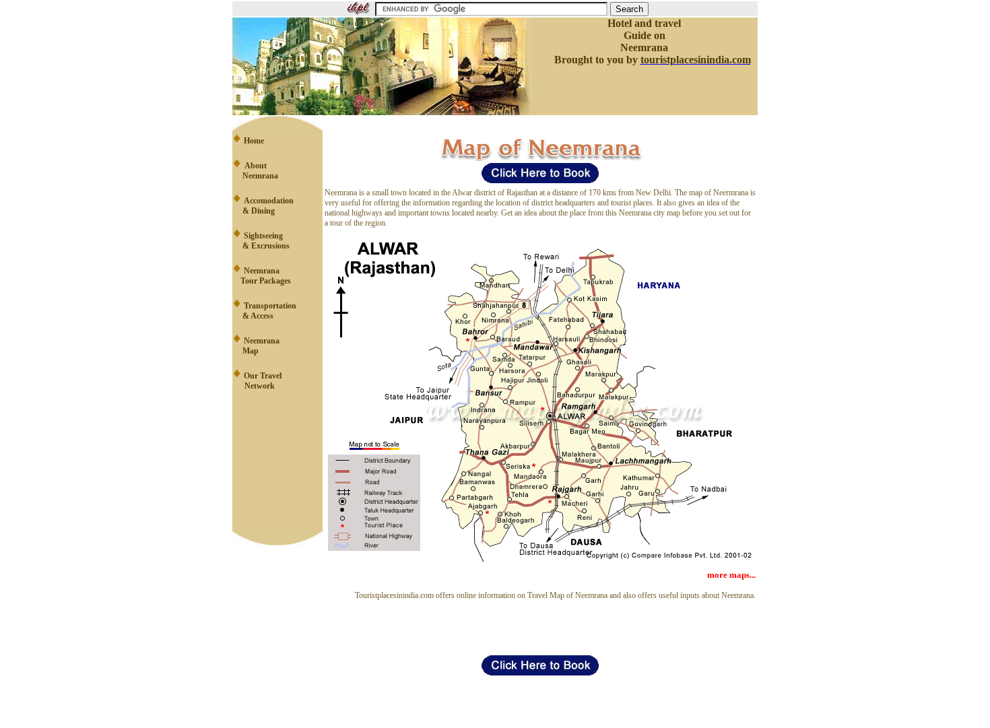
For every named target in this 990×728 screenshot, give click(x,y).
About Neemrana (255, 170)
